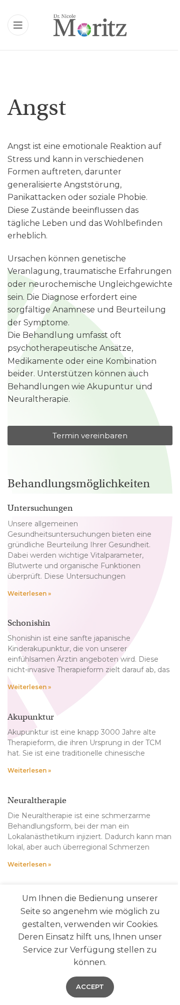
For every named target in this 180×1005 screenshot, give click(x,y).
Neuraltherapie (37, 800)
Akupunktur (31, 717)
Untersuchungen (40, 508)
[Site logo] (89, 24)
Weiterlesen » (29, 593)
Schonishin (29, 623)
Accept (90, 987)
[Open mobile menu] (18, 25)
